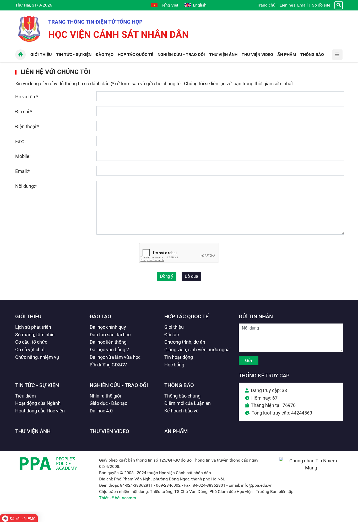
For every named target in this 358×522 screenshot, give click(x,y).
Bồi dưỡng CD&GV (108, 364)
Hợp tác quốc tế (186, 316)
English (200, 5)
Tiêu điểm (25, 396)
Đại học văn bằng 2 (109, 349)
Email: (22, 171)
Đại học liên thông (108, 342)
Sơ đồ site (321, 5)
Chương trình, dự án (184, 342)
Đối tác (171, 334)
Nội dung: (26, 186)
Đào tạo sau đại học (110, 334)
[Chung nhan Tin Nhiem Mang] (311, 467)
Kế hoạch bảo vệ (181, 410)
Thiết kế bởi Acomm (117, 497)
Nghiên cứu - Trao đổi (119, 385)
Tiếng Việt (169, 5)
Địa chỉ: (23, 111)
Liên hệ (286, 5)
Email (302, 5)
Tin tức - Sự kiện (37, 385)
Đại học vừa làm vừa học (115, 357)
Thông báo (179, 385)
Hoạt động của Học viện (40, 410)
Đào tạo (100, 316)
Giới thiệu (28, 316)
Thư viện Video (109, 431)
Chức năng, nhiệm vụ (37, 357)
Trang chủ (266, 5)
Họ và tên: (26, 96)
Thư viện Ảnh (33, 431)
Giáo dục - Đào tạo (108, 403)
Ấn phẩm (176, 431)
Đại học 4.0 (101, 410)
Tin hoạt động (178, 357)
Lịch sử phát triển (33, 327)
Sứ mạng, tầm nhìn (35, 334)
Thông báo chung (182, 396)
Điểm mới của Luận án (187, 403)
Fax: (19, 141)
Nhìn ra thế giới (105, 396)
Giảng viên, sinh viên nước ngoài (197, 349)
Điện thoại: (27, 126)
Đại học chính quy (108, 327)
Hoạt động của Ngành (38, 403)
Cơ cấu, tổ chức (31, 342)
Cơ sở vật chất (30, 349)
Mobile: (22, 156)
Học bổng (174, 364)
